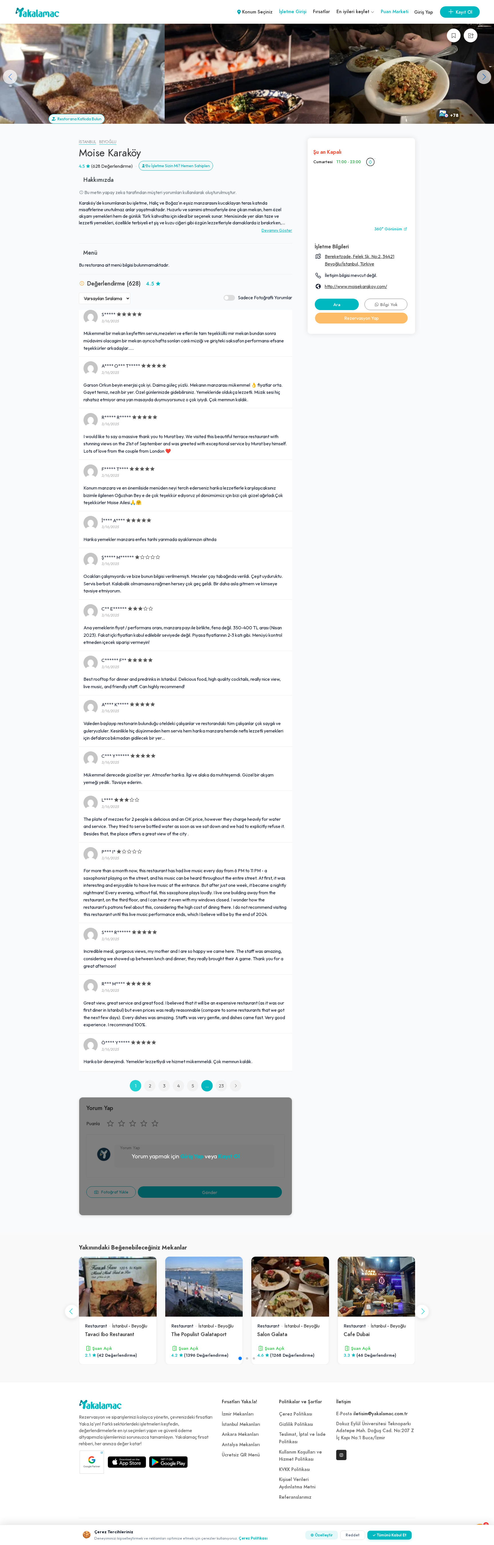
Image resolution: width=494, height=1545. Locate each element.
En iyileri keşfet (353, 12)
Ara (336, 305)
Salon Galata (272, 1334)
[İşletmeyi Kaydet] (454, 35)
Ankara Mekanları (240, 1434)
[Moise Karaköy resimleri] (82, 74)
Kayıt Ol (229, 1156)
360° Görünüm (388, 229)
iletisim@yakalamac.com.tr (380, 1414)
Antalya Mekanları (241, 1445)
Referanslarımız (295, 1497)
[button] (484, 77)
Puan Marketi (395, 12)
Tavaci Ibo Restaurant (109, 1334)
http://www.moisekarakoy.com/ (356, 286)
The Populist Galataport (199, 1334)
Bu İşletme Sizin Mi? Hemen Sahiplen (178, 165)
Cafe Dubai (357, 1334)
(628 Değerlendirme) (112, 166)
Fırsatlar (321, 12)
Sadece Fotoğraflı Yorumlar (265, 297)
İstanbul (87, 142)
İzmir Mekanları (238, 1414)
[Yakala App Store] (127, 1462)
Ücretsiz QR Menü (241, 1455)
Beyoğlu (107, 142)
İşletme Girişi (292, 12)
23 (221, 1086)
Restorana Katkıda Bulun (78, 118)
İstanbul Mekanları (241, 1424)
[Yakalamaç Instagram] (341, 1455)
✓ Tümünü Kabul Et (390, 1535)
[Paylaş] (470, 35)
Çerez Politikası (295, 1414)
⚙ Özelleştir (321, 1535)
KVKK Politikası (294, 1469)
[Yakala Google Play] (168, 1462)
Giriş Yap (423, 12)
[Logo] (100, 1406)
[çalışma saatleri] (370, 162)
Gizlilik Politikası (296, 1424)
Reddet (353, 1535)
